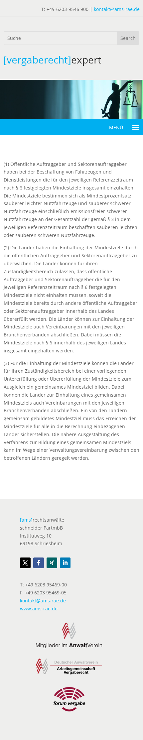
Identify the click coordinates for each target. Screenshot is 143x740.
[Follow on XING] (52, 562)
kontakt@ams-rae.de (117, 9)
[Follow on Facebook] (38, 562)
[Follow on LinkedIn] (65, 562)
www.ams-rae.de (39, 608)
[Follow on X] (25, 562)
